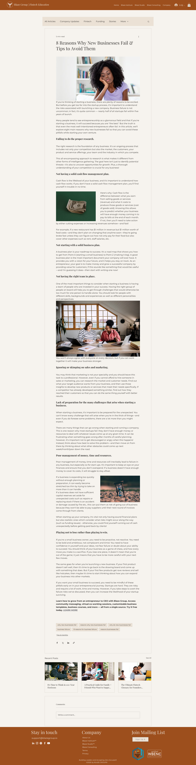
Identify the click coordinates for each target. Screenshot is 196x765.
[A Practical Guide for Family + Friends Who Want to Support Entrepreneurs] (98, 671)
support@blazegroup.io (44, 738)
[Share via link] (74, 643)
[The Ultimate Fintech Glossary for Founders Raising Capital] (134, 671)
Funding (100, 21)
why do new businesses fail (120, 625)
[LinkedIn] (33, 743)
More (123, 21)
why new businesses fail (67, 625)
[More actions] (138, 36)
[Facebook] (44, 743)
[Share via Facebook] (57, 643)
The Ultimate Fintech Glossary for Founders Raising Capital (131, 686)
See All (148, 658)
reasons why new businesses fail (93, 625)
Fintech (87, 21)
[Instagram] (37, 743)
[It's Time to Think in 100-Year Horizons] (61, 671)
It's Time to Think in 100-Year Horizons (61, 686)
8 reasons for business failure (85, 629)
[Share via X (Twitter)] (63, 643)
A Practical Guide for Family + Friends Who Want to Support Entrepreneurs (97, 686)
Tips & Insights (62, 635)
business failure (64, 629)
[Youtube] (48, 743)
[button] (167, 5)
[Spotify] (40, 743)
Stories (112, 21)
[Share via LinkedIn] (68, 643)
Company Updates (69, 21)
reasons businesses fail (109, 629)
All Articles (50, 21)
